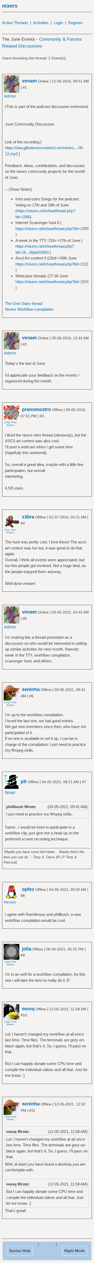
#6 (31, 696)
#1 (25, 87)
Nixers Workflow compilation (29, 309)
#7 (84, 782)
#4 (23, 523)
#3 (42, 416)
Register (75, 22)
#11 (32, 1110)
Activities (41, 22)
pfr (24, 781)
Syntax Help (20, 1251)
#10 (24, 1015)
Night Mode (74, 1251)
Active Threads (15, 22)
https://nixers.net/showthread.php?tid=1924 (52, 281)
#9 (23, 955)
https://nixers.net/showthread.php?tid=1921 (52, 264)
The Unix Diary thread (23, 303)
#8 (23, 895)
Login (58, 22)
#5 (25, 618)
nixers (9, 6)
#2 (25, 344)
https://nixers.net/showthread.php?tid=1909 (52, 228)
